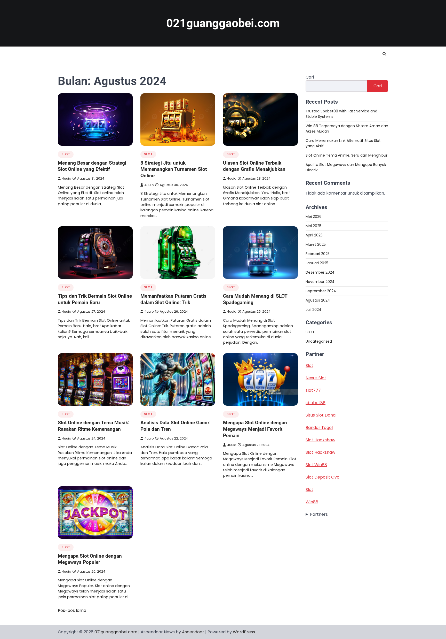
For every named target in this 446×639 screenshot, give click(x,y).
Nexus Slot (316, 378)
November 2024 (320, 281)
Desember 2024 (320, 272)
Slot (309, 365)
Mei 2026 (314, 216)
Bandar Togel (319, 427)
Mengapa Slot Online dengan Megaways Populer (90, 559)
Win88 (312, 502)
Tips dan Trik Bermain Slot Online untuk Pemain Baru (95, 299)
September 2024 (321, 291)
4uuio (66, 178)
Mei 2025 (313, 225)
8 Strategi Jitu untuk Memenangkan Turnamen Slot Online (173, 169)
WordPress (244, 632)
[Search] (384, 54)
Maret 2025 (316, 244)
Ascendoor (193, 632)
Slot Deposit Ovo (322, 477)
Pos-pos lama (72, 610)
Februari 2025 (318, 253)
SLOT (65, 154)
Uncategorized (319, 341)
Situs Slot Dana (321, 415)
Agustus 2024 (318, 300)
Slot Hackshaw (320, 440)
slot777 (313, 390)
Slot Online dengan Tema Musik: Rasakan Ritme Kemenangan (93, 426)
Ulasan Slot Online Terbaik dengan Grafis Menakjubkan (254, 166)
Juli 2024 (313, 309)
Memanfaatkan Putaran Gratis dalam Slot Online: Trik (173, 299)
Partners (319, 514)
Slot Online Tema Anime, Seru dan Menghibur (346, 155)
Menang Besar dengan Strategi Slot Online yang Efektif (92, 166)
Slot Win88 (316, 465)
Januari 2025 (317, 263)
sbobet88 (315, 403)
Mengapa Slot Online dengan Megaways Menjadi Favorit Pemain (255, 429)
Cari (310, 77)
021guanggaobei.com (223, 23)
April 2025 (314, 235)
